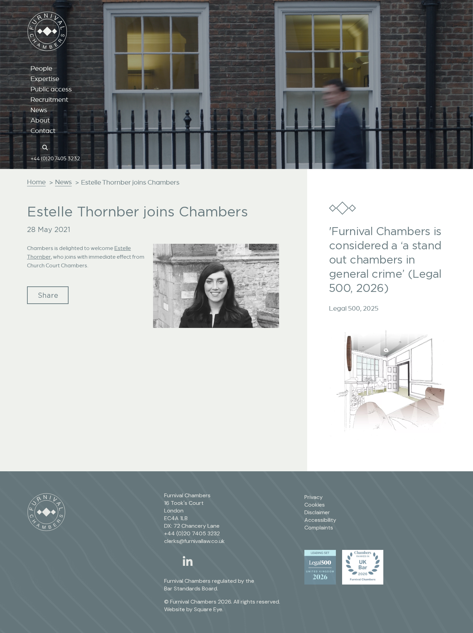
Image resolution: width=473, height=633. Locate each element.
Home (36, 182)
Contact (42, 130)
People (41, 68)
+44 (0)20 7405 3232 (55, 158)
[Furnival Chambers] (47, 31)
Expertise (44, 78)
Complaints (318, 527)
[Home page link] (34, 147)
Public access (51, 89)
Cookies (314, 504)
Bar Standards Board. (191, 588)
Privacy (313, 497)
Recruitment (49, 99)
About (40, 120)
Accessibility (320, 520)
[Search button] (46, 147)
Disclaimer (317, 512)
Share (48, 295)
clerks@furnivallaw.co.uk (194, 541)
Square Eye (208, 609)
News (38, 109)
